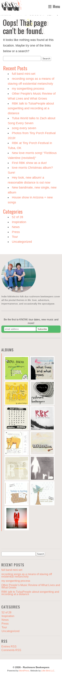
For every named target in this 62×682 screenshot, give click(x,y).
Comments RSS (11, 650)
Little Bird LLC (47, 671)
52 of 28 (17, 217)
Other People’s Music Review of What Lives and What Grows (30, 586)
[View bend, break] (16, 368)
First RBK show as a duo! (29, 163)
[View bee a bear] (16, 443)
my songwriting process (28, 88)
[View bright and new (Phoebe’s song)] (16, 393)
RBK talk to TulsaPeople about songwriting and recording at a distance (31, 108)
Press (16, 232)
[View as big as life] (42, 393)
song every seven (24, 128)
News (16, 227)
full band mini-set (23, 73)
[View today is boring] (16, 493)
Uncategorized (22, 241)
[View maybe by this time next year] (42, 493)
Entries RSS (9, 646)
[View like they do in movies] (42, 468)
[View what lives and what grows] (42, 368)
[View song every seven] (16, 418)
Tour (15, 236)
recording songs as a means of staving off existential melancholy (26, 575)
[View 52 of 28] (42, 443)
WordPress (24, 671)
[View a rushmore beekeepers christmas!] (16, 518)
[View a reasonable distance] (42, 418)
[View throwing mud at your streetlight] (16, 468)
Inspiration (19, 222)
